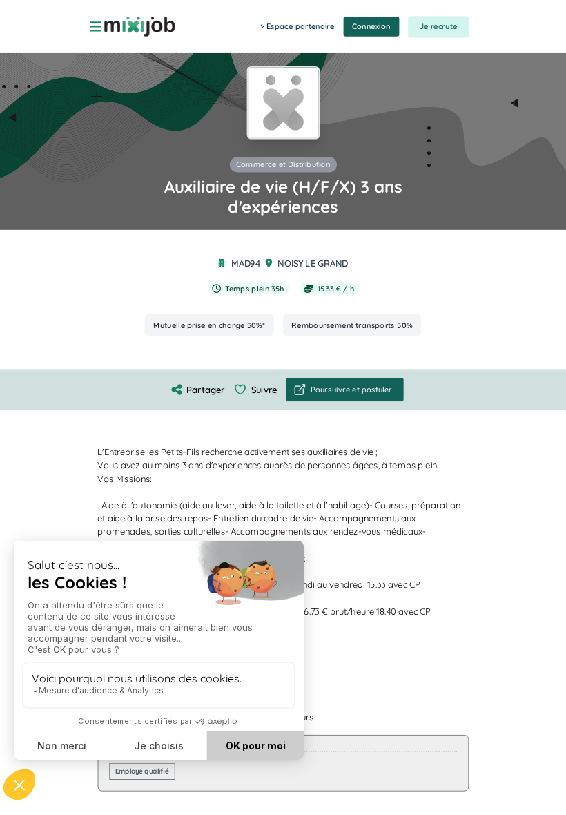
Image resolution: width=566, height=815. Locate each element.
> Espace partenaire (297, 26)
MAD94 (245, 263)
